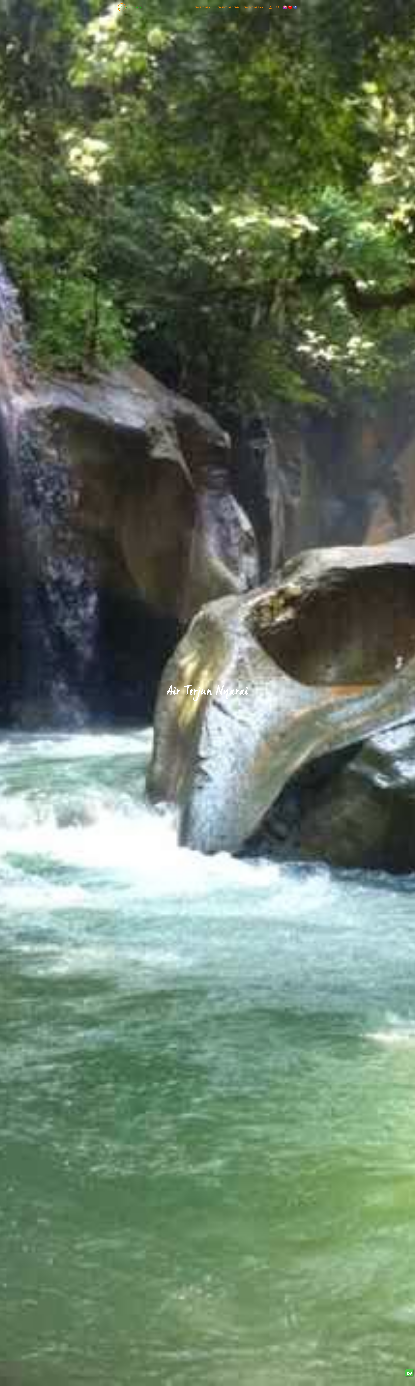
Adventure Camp (228, 7)
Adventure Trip (253, 7)
